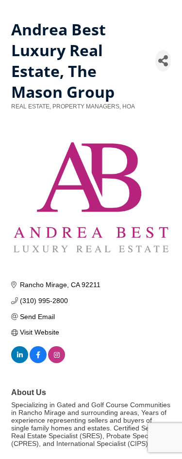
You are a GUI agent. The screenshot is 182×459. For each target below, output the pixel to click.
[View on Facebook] (38, 361)
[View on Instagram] (56, 361)
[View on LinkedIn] (19, 361)
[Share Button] (163, 61)
